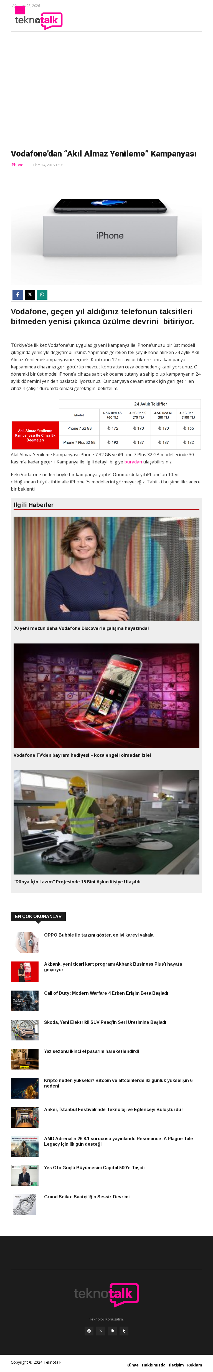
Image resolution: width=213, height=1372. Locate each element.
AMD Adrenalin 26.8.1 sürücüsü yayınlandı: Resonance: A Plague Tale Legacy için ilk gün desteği (118, 1141)
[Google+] (112, 1331)
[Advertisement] (106, 89)
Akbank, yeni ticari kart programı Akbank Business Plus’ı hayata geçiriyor (113, 967)
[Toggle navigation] (20, 10)
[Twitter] (100, 1331)
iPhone (17, 164)
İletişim (176, 1365)
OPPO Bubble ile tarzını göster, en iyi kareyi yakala (98, 935)
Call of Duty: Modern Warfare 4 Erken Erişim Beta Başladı (106, 993)
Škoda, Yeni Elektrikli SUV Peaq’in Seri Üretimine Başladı (105, 1022)
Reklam (194, 1365)
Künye (132, 1365)
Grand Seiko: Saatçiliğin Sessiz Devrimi (87, 1196)
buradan (133, 462)
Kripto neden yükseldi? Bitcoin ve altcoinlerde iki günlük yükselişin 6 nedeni (118, 1083)
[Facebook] (89, 1331)
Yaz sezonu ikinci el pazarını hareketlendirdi (91, 1051)
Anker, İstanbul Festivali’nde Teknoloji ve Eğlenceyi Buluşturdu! (113, 1109)
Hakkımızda (154, 1365)
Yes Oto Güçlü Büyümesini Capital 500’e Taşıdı (94, 1167)
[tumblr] (124, 1331)
